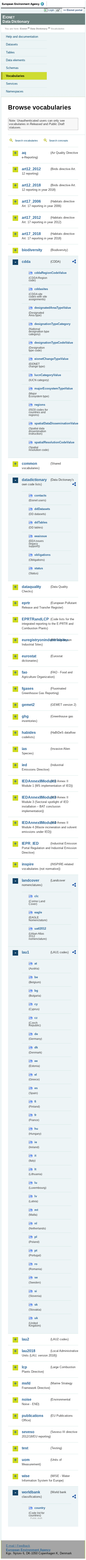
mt (36, 1210)
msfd (26, 1383)
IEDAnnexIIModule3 (36, 797)
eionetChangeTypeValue (42, 359)
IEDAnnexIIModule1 (36, 781)
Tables (10, 52)
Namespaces (14, 91)
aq (24, 153)
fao (24, 672)
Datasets (12, 44)
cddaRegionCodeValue (42, 272)
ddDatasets (42, 509)
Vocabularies (15, 76)
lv (35, 1196)
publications (32, 1416)
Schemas (12, 68)
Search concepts (58, 140)
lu (35, 1182)
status (38, 568)
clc (36, 896)
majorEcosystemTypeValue (42, 388)
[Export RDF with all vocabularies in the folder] (74, 262)
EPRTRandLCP (35, 619)
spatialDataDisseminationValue (42, 423)
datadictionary (34, 480)
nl (35, 1223)
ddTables (40, 522)
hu (36, 1128)
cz (36, 1017)
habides (29, 732)
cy (36, 1004)
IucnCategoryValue (42, 375)
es (36, 1088)
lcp (24, 1367)
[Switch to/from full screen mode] (58, 10)
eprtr (26, 603)
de (36, 1034)
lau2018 (28, 1351)
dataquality (31, 587)
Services (12, 83)
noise (26, 1399)
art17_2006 (31, 201)
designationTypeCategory (42, 324)
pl (35, 1237)
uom (26, 1460)
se (36, 1277)
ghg (25, 716)
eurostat (29, 656)
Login (51, 10)
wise (26, 1476)
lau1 (25, 952)
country (39, 1508)
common (29, 463)
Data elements (15, 60)
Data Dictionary (38, 28)
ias (24, 749)
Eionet (23, 28)
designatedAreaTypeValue (42, 307)
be (36, 977)
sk (36, 1304)
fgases (27, 688)
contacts (40, 495)
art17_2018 (31, 234)
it (35, 1155)
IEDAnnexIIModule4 (36, 823)
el (35, 1074)
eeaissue (40, 536)
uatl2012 (40, 928)
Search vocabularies (26, 140)
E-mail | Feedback (18, 1545)
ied (24, 765)
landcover (30, 880)
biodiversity (32, 250)
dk (36, 1047)
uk (36, 1318)
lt (35, 1169)
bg (36, 990)
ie (35, 1142)
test (25, 1448)
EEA (24, 4)
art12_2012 (31, 169)
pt (35, 1250)
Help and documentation (22, 36)
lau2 (25, 1339)
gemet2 (28, 705)
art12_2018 (31, 185)
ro (35, 1264)
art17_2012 (31, 217)
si (35, 1291)
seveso (28, 1432)
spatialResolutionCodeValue (42, 442)
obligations (42, 555)
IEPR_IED (30, 843)
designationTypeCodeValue (42, 342)
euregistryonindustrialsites (36, 640)
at (35, 963)
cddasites (41, 289)
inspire (28, 864)
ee (36, 1061)
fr (35, 1115)
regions (39, 404)
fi (35, 1101)
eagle (38, 912)
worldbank (31, 1492)
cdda (26, 262)
